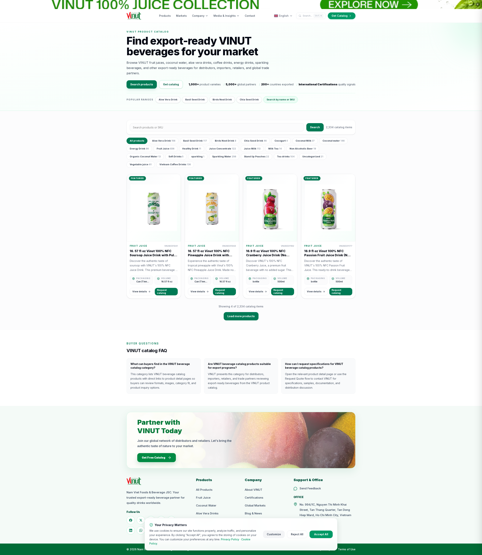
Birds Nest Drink (222, 99)
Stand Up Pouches (256, 156)
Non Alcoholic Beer (303, 148)
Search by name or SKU (281, 99)
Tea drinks (285, 156)
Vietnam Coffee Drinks (175, 164)
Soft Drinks (176, 156)
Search (315, 127)
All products (137, 140)
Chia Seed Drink (249, 99)
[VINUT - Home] (134, 16)
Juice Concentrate (222, 148)
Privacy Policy (230, 539)
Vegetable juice (141, 164)
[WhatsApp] (141, 530)
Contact (250, 15)
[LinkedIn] (131, 530)
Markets (181, 15)
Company (198, 15)
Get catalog (171, 84)
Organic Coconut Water (145, 156)
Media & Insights (225, 15)
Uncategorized (312, 156)
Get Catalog (340, 15)
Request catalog (162, 291)
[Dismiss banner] (478, 4)
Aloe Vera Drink (168, 99)
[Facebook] (131, 520)
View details (139, 291)
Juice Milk (252, 148)
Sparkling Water (224, 156)
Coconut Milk (305, 140)
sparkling (197, 156)
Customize (274, 534)
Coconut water (334, 140)
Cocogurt (281, 140)
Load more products (241, 316)
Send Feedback (310, 488)
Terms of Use (346, 549)
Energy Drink (139, 148)
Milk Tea (275, 148)
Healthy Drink (191, 148)
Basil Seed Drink (195, 99)
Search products (141, 84)
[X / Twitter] (141, 520)
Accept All (321, 534)
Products (165, 15)
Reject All (297, 534)
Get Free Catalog (153, 457)
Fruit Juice (165, 148)
